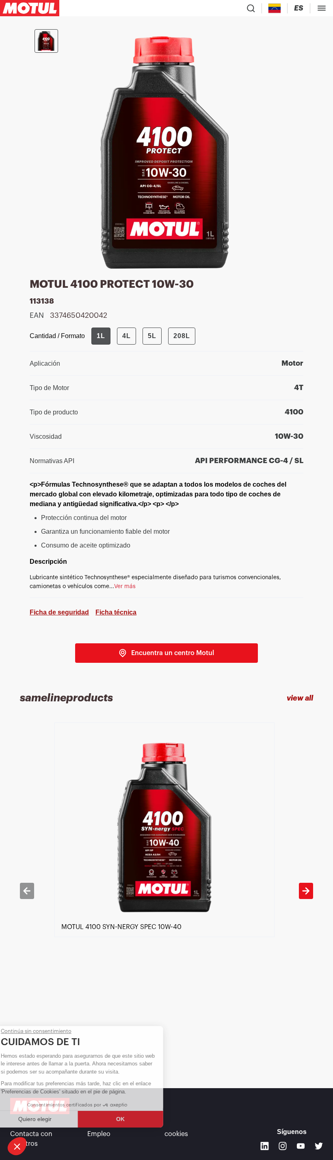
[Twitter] (319, 1146)
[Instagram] (283, 1146)
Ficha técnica (115, 612)
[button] (17, 1146)
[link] (166, 653)
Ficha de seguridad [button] (59, 612)
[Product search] (251, 8)
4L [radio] (126, 335)
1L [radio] (101, 335)
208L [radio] (181, 335)
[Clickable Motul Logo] (29, 8)
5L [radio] (152, 335)
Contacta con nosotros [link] (31, 1139)
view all (300, 698)
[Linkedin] (264, 1146)
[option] (166, 890)
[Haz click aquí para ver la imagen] (46, 41)
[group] (143, 336)
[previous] (27, 891)
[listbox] (166, 890)
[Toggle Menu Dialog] (322, 8)
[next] (306, 891)
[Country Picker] (275, 8)
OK (136, 1119)
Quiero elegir (50, 1119)
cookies (176, 1134)
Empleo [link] (98, 1134)
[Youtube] (300, 1146)
